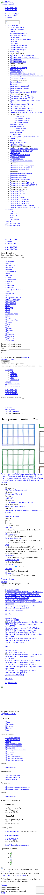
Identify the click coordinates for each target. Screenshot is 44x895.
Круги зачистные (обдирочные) (22, 56)
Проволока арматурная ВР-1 (21, 167)
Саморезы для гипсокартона (21, 173)
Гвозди (8, 742)
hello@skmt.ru (10, 845)
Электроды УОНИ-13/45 (19, 201)
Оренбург (9, 308)
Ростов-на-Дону (11, 314)
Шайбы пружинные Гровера (21, 110)
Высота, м (9, 564)
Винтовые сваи (16, 132)
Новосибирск (10, 304)
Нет (4, 893)
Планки (12, 490)
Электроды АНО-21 (17, 191)
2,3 (10, 498)
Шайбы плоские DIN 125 (19, 106)
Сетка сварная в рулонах (19, 88)
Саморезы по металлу (18, 177)
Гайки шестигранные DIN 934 (21, 104)
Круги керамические (18, 62)
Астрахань (9, 261)
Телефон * (5, 350)
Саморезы (9, 754)
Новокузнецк (10, 302)
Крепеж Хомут (20, 128)
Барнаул (8, 263)
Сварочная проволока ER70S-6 (22, 183)
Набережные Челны (13, 298)
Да (2, 893)
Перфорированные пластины (21, 161)
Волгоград (9, 267)
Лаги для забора (16, 134)
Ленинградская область (14, 289)
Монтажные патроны (18, 78)
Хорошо (4, 885)
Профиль (8, 569)
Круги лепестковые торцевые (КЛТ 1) (24, 58)
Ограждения (10, 748)
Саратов (8, 322)
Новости (13, 213)
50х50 (12, 506)
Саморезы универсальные (20, 179)
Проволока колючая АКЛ (19, 169)
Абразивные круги (12, 738)
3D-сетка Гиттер (16, 82)
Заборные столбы (16, 124)
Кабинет (8, 18)
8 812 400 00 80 (11, 8)
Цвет (7, 545)
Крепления (9, 573)
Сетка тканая (15, 90)
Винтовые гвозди (16, 72)
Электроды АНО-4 (17, 193)
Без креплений (21, 490)
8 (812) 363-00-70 (12, 839)
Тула (7, 326)
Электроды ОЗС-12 (17, 197)
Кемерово (9, 281)
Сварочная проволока (13, 756)
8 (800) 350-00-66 (12, 831)
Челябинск (9, 338)
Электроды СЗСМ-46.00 (19, 199)
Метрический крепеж (13, 746)
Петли (12, 138)
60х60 (17, 506)
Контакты (13, 215)
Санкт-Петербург (12, 14)
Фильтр (4, 582)
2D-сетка (13, 84)
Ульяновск (9, 330)
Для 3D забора (27, 502)
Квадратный (10, 494)
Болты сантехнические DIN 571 (22, 98)
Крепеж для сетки (17, 126)
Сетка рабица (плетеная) (19, 86)
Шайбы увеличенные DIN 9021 (22, 108)
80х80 (22, 506)
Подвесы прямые (16, 159)
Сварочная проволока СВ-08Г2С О (23, 185)
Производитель (11, 534)
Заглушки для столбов (18, 143)
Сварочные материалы (14, 758)
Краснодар (9, 285)
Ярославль (9, 340)
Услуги (8, 221)
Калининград (10, 279)
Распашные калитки (22, 118)
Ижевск (8, 273)
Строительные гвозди (18, 68)
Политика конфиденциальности (17, 787)
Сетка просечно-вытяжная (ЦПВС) (23, 92)
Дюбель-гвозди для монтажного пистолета (26, 76)
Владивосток (10, 265)
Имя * (3, 348)
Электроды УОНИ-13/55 (19, 203)
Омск (7, 306)
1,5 (6, 498)
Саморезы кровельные (18, 175)
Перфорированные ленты (20, 155)
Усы (6, 490)
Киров (7, 283)
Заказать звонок (11, 394)
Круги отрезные (16, 60)
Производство (10, 768)
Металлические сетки (13, 744)
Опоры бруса (15, 153)
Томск (7, 324)
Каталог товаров (11, 25)
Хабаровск (9, 334)
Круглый (18, 494)
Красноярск (9, 287)
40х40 (7, 506)
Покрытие (9, 528)
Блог (12, 217)
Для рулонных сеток (13, 502)
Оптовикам (14, 219)
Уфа (7, 332)
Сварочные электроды (14, 760)
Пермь (7, 312)
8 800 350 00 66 (11, 10)
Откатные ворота (21, 122)
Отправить (5, 362)
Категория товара (12, 560)
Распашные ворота (21, 120)
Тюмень (8, 328)
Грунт (7, 510)
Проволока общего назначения (22, 165)
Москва (8, 296)
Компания (9, 209)
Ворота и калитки (17, 116)
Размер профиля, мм (13, 538)
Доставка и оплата (12, 223)
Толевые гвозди (16, 70)
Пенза (7, 310)
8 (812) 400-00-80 (12, 835)
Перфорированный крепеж (15, 750)
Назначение (9, 555)
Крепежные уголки (17, 157)
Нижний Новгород (12, 300)
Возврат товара (11, 779)
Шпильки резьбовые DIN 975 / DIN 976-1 (26, 112)
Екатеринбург (10, 271)
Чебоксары (9, 336)
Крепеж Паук (19, 130)
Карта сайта (5, 871)
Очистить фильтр (12, 516)
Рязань (7, 316)
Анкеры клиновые (12, 740)
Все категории (15, 51)
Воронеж (8, 269)
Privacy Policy (6, 875)
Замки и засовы (16, 141)
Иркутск (8, 275)
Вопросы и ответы (12, 226)
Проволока (9, 752)
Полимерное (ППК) (18, 510)
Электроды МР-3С (17, 195)
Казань (8, 277)
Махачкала (9, 294)
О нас (12, 211)
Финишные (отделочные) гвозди (22, 74)
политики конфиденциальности (15, 358)
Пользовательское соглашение (17, 789)
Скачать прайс (10, 16)
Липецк (8, 291)
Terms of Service (21, 875)
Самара (8, 318)
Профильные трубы (17, 145)
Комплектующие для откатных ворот (24, 136)
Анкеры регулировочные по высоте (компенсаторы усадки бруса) (24, 150)
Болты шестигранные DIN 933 (21, 96)
